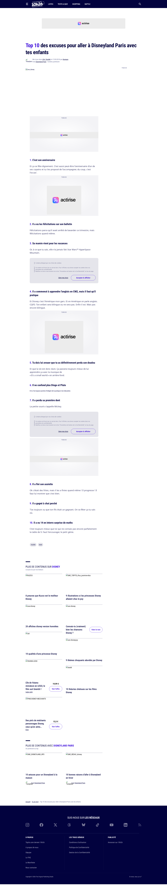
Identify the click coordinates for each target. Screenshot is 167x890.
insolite (33, 545)
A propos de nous (32, 847)
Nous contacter (31, 867)
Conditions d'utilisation (77, 842)
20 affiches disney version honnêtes (42, 626)
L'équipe (28, 852)
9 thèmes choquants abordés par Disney (84, 660)
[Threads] (69, 825)
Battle (87, 4)
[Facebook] (41, 825)
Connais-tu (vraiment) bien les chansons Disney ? (76, 629)
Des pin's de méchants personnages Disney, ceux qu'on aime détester (36, 725)
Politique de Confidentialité (79, 847)
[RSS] (140, 825)
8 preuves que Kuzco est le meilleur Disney (42, 597)
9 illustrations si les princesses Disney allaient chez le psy (83, 597)
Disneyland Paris (41, 62)
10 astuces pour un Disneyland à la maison (41, 776)
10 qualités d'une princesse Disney (41, 653)
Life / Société (46, 59)
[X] (55, 825)
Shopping (76, 4)
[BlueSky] (83, 825)
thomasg (65, 59)
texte (40, 545)
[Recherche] (140, 4)
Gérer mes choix (63, 278)
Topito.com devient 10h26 (35, 842)
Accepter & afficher (83, 277)
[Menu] (27, 4)
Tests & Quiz (63, 4)
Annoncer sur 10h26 (115, 842)
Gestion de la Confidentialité (79, 852)
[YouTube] (111, 825)
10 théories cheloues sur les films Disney (81, 690)
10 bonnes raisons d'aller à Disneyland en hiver (83, 776)
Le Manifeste (30, 862)
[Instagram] (27, 825)
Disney (56, 566)
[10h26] (38, 4)
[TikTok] (97, 825)
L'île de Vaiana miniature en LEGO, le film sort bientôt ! (35, 686)
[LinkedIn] (125, 825)
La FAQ (28, 857)
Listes (50, 4)
